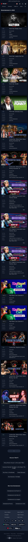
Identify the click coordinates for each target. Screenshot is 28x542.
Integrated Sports (12, 201)
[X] (9, 521)
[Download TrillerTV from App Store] (14, 524)
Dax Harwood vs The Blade (14, 476)
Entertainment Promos (8, 503)
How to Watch (7, 512)
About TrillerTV (20, 512)
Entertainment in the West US (14, 495)
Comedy (10, 63)
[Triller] (22, 521)
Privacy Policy (13, 533)
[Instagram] (12, 521)
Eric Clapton (11, 206)
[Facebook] (5, 521)
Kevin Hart (11, 37)
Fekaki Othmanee (21, 472)
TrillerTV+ (16, 6)
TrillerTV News (20, 514)
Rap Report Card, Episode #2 (16, 295)
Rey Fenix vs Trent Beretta (8, 472)
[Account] (25, 3)
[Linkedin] (19, 521)
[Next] (14, 451)
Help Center (19, 517)
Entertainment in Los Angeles (14, 499)
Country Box (11, 146)
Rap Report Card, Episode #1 (16, 321)
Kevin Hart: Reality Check (15, 28)
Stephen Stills (14, 207)
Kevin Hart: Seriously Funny (16, 111)
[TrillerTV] (4, 3)
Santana (15, 206)
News (21, 6)
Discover (4, 6)
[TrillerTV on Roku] (18, 528)
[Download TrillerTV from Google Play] (6, 524)
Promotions (7, 517)
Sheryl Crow (19, 206)
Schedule (10, 6)
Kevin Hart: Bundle (13, 84)
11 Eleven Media (12, 301)
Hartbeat (10, 34)
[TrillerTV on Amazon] (21, 524)
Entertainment (15, 63)
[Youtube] (16, 521)
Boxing (10, 148)
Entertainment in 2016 (20, 503)
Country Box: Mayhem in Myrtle (17, 347)
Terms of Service (7, 533)
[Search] (22, 3)
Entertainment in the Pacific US (14, 490)
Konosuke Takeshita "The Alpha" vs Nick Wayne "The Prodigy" (14, 467)
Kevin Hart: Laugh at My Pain (16, 56)
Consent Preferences (20, 533)
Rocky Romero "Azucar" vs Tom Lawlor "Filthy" (14, 462)
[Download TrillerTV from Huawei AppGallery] (10, 528)
